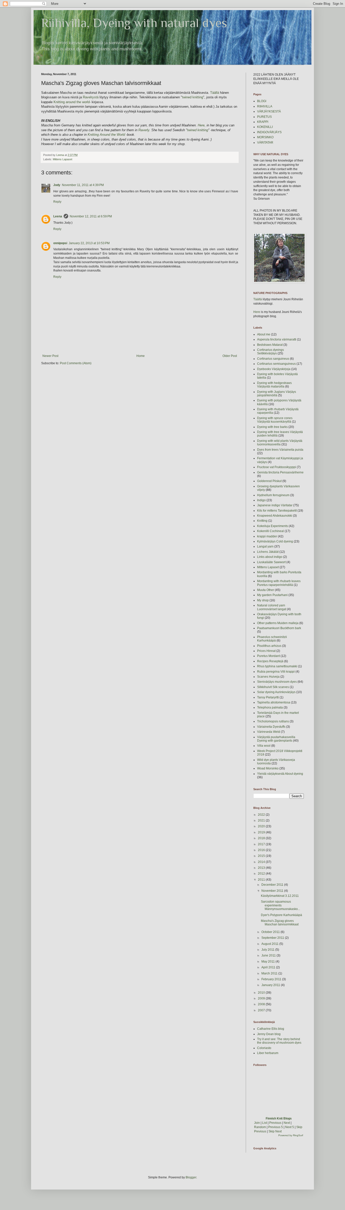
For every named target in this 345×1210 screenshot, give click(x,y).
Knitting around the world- (72, 102)
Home (140, 356)
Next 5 (289, 1127)
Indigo (261, 500)
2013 (262, 868)
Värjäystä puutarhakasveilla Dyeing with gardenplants (276, 738)
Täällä (214, 93)
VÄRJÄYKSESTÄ (269, 111)
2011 (262, 879)
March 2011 (269, 973)
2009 (262, 998)
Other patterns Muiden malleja (278, 623)
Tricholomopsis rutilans (273, 721)
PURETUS (264, 117)
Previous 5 (275, 1127)
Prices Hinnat (266, 651)
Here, (202, 125)
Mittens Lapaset (62, 159)
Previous (275, 1123)
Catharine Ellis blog (270, 1029)
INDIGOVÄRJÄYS (269, 132)
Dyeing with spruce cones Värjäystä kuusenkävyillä (274, 419)
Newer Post (50, 356)
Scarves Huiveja (268, 676)
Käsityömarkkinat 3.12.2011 (280, 896)
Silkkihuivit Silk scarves (273, 687)
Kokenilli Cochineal (270, 531)
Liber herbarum (267, 1053)
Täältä (257, 299)
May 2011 (268, 961)
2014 (262, 862)
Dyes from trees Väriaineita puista (280, 449)
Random (260, 1127)
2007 (262, 1010)
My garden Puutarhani (272, 595)
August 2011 (270, 944)
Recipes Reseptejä (270, 661)
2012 (262, 873)
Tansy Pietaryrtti (268, 697)
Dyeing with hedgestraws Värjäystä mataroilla (274, 384)
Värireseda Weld (268, 732)
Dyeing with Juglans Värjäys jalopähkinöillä (276, 393)
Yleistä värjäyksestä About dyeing (280, 773)
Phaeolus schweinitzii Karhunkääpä (272, 638)
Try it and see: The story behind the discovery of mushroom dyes (279, 1040)
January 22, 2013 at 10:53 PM (89, 243)
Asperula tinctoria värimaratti (276, 339)
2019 (262, 832)
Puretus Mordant (268, 656)
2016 (262, 850)
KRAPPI (262, 122)
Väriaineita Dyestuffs (271, 726)
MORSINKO (265, 137)
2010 (262, 992)
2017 (262, 844)
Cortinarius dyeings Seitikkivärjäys (270, 351)
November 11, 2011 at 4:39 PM (83, 185)
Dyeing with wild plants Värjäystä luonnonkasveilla (279, 442)
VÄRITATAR (265, 142)
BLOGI (261, 101)
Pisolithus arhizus (269, 646)
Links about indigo (269, 557)
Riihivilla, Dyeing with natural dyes (134, 23)
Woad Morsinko (268, 768)
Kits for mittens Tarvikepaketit (277, 510)
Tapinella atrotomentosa (273, 702)
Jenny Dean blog (269, 1034)
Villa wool (263, 745)
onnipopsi (60, 243)
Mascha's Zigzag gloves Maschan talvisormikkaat (280, 922)
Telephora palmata (270, 707)
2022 (262, 814)
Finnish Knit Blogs (279, 1118)
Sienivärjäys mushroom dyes (277, 681)
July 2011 (268, 949)
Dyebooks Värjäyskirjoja (273, 369)
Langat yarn (265, 546)
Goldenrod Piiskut (269, 481)
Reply (57, 201)
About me (263, 334)
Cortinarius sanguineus (273, 358)
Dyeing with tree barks (272, 427)
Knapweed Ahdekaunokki (274, 515)
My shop (263, 600)
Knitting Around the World (106, 134)
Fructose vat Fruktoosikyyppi (276, 467)
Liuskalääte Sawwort (271, 562)
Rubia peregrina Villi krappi (276, 671)
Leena (57, 216)
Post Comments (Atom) (75, 363)
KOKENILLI (265, 127)
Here (256, 312)
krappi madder (267, 536)
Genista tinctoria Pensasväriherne (280, 472)
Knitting (262, 520)
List (264, 1123)
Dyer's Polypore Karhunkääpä (281, 915)
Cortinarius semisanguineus (276, 364)
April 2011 (268, 967)
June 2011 (269, 955)
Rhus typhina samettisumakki (277, 666)
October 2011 (271, 932)
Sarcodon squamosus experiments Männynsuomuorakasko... (280, 905)
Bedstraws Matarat (270, 345)
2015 (262, 856)
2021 (262, 820)
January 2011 (271, 985)
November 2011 (272, 891)
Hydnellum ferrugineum (273, 495)
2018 (262, 838)
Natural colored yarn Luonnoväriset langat (271, 607)
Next (287, 1123)
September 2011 (273, 938)
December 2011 (272, 884)
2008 (262, 1004)
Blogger (191, 1177)
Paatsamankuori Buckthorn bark (279, 628)
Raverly (143, 130)
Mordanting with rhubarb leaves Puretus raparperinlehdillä (279, 582)
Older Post (230, 356)
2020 (262, 826)
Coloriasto (264, 1048)
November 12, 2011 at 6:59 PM (91, 216)
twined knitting (192, 97)
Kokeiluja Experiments (272, 526)
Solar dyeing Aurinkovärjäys (276, 692)
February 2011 (271, 979)
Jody (56, 185)
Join (257, 1123)
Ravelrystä (90, 97)
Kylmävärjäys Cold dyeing (275, 541)
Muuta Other (265, 590)
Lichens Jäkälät (268, 552)
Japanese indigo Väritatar (274, 505)
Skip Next (275, 1131)
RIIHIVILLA (264, 106)
